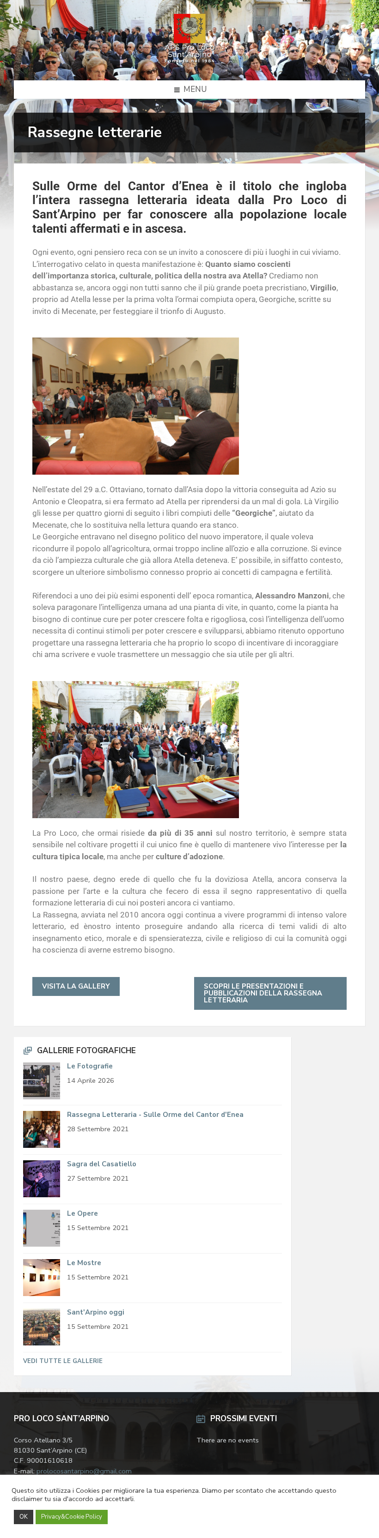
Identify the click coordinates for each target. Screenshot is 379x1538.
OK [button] (23, 1517)
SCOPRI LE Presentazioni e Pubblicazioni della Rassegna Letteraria (263, 993)
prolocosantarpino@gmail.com (84, 1471)
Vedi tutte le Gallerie (63, 1361)
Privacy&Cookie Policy (71, 1517)
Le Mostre (84, 1262)
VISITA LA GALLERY (76, 986)
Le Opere (82, 1213)
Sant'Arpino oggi (95, 1312)
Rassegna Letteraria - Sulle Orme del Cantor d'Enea (155, 1114)
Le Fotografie (90, 1066)
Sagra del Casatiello (101, 1164)
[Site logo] (190, 61)
